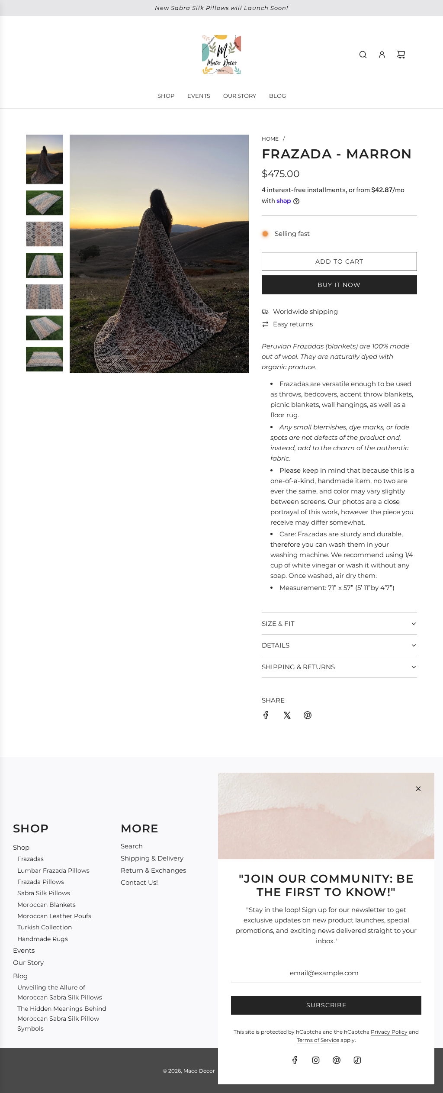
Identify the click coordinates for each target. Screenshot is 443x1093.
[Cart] (401, 54)
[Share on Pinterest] (307, 717)
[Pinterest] (336, 1060)
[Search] (362, 54)
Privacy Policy (389, 1032)
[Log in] (382, 54)
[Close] (418, 788)
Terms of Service (318, 1040)
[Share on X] (286, 717)
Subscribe (326, 1005)
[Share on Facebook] (266, 717)
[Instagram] (315, 1060)
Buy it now (339, 285)
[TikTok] (357, 1060)
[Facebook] (295, 1060)
